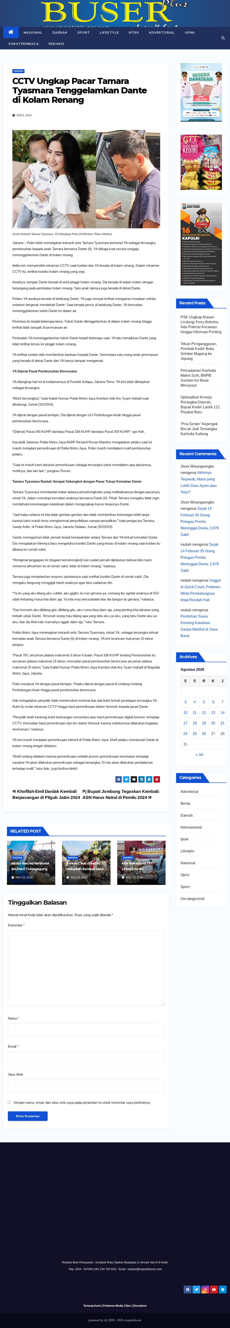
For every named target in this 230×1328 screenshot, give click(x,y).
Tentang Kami (92, 1305)
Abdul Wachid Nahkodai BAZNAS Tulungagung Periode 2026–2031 (30, 869)
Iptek (134, 33)
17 (185, 723)
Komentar (16, 925)
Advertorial (162, 33)
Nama (13, 1018)
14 (223, 713)
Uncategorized (193, 899)
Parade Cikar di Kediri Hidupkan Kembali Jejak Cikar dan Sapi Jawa (85, 869)
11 (195, 713)
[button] (223, 38)
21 (223, 723)
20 (213, 723)
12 (204, 713)
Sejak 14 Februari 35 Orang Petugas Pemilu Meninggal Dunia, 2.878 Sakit (200, 521)
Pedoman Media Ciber (117, 1305)
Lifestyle (109, 33)
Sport (83, 33)
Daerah (59, 33)
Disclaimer (140, 1305)
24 (185, 734)
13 (213, 713)
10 (185, 713)
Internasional (191, 827)
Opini (190, 33)
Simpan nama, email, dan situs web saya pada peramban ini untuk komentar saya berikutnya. (81, 1102)
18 (195, 723)
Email (13, 1046)
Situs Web (15, 1074)
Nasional (33, 33)
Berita (185, 803)
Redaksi (56, 44)
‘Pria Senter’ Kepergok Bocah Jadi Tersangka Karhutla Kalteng (199, 429)
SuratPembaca (23, 44)
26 (204, 734)
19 (204, 723)
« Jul (199, 754)
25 (195, 734)
